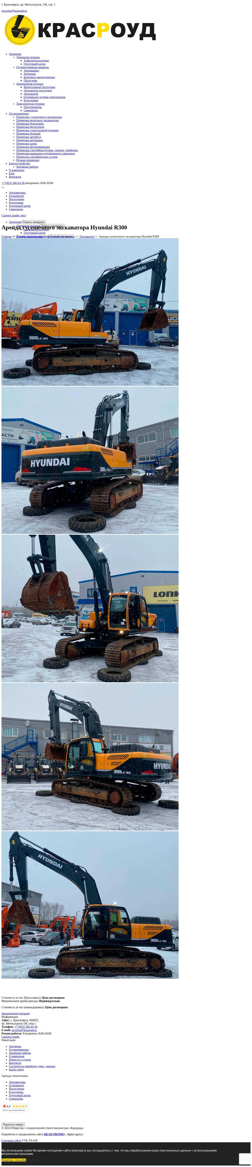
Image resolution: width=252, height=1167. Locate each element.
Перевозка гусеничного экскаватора (39, 117)
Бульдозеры (31, 100)
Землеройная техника (29, 83)
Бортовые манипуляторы (39, 77)
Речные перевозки (27, 160)
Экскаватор (31, 93)
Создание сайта (11, 1140)
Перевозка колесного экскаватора (37, 120)
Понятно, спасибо (13, 1160)
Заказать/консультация (15, 1013)
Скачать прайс (10, 1036)
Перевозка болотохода (30, 127)
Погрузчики (16, 199)
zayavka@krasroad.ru (14, 10)
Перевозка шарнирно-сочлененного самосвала (45, 153)
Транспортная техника (30, 103)
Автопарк (15, 54)
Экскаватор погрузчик (38, 90)
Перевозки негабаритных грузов (36, 156)
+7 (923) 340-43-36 (25, 1026)
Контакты (15, 176)
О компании (16, 170)
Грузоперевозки (19, 113)
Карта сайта (16, 1069)
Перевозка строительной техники (37, 130)
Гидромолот (16, 195)
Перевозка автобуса (28, 136)
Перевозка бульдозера (30, 123)
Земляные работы (27, 166)
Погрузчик (30, 80)
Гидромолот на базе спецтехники (44, 97)
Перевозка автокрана (29, 140)
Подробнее (34, 1160)
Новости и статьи (20, 1059)
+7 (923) (13, 183)
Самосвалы (31, 110)
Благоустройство (19, 163)
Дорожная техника (28, 57)
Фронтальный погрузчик (39, 87)
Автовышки (31, 70)
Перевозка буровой (28, 133)
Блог (12, 173)
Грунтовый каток (34, 63)
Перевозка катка (26, 143)
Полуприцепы (33, 107)
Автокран (30, 73)
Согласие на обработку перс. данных (32, 1066)
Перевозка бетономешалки (33, 146)
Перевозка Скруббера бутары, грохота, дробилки (47, 150)
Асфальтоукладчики (36, 60)
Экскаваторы (17, 192)
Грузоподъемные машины (32, 67)
